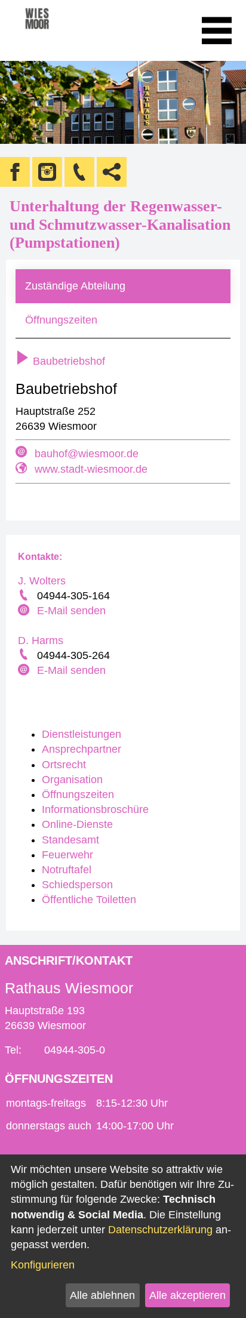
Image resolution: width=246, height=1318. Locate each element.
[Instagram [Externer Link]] (47, 172)
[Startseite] (53, 30)
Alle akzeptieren (187, 1295)
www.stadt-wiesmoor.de (91, 469)
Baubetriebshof (67, 361)
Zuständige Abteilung (75, 286)
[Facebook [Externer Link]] (15, 172)
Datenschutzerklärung (160, 1230)
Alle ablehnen (102, 1295)
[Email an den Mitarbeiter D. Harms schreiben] (25, 671)
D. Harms (40, 640)
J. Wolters (42, 581)
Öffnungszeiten (61, 320)
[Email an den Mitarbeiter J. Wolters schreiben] (25, 611)
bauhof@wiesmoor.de (87, 454)
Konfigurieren (43, 1265)
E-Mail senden (71, 611)
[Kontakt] (79, 172)
